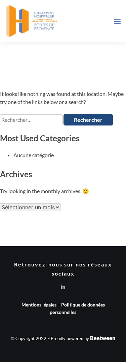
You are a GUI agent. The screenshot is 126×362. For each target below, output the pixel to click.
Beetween (102, 338)
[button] (117, 21)
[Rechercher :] (32, 119)
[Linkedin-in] (63, 287)
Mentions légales (39, 304)
